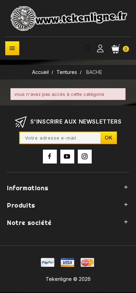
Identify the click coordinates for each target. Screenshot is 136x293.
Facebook (50, 157)
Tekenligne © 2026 (68, 279)
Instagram (85, 157)
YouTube (67, 157)
